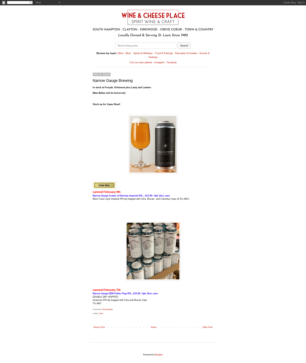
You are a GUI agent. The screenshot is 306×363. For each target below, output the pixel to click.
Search (184, 45)
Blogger (159, 354)
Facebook (172, 62)
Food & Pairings (164, 53)
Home (154, 327)
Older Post (207, 327)
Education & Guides (186, 53)
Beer (128, 53)
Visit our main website (140, 62)
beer (101, 313)
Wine (120, 53)
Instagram (159, 62)
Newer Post (99, 327)
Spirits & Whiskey (143, 53)
